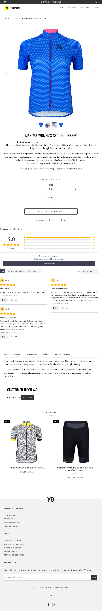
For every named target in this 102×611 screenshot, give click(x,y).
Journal (85, 8)
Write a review (49, 263)
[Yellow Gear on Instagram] (53, 605)
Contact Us (9, 515)
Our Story (9, 519)
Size (51, 185)
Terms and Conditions (15, 555)
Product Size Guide (13, 541)
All (2, 271)
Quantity (51, 197)
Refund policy (11, 526)
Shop (61, 8)
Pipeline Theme (62, 587)
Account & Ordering (14, 544)
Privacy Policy (11, 551)
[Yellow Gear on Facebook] (48, 605)
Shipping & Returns (13, 548)
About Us (72, 8)
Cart (96, 8)
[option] (51, 73)
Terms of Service (12, 522)
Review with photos (16, 271)
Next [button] (93, 73)
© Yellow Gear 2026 (42, 587)
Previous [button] (8, 73)
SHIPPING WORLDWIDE (51, 2)
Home (6, 19)
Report (14, 300)
